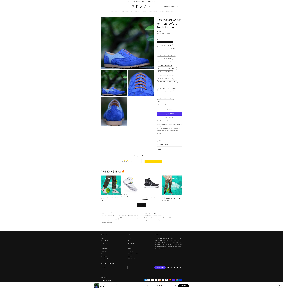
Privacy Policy (104, 251)
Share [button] (159, 149)
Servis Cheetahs (104, 259)
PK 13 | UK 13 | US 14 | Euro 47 (165, 91)
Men (129, 246)
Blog (102, 253)
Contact (130, 256)
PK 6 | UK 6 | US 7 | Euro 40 (164, 45)
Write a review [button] (153, 161)
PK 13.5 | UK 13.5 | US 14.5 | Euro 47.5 (167, 95)
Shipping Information (133, 253)
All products (104, 256)
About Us (130, 251)
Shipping (158, 33)
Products (130, 240)
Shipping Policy (104, 248)
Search (102, 238)
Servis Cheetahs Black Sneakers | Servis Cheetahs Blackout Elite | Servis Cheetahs (171, 198)
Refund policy (104, 243)
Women (130, 248)
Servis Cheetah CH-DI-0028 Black (149, 197)
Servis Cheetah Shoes (126, 194)
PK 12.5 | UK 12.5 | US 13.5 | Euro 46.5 (167, 88)
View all (141, 205)
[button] (102, 6)
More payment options (169, 117)
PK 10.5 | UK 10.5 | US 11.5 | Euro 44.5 (167, 75)
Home (129, 238)
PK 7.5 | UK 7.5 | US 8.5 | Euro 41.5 (166, 55)
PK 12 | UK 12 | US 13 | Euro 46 (165, 85)
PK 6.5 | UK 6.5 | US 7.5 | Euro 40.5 (166, 48)
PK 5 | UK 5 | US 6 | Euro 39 (164, 42)
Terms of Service (105, 240)
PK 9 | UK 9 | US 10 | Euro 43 (165, 65)
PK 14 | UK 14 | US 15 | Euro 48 (165, 98)
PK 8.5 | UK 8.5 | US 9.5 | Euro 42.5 (166, 62)
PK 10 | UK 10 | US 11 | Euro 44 (165, 71)
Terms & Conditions (105, 246)
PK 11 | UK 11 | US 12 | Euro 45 (165, 78)
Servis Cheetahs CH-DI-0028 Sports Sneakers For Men (110, 198)
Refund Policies (132, 259)
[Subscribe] (125, 267)
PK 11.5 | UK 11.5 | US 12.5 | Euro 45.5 (167, 81)
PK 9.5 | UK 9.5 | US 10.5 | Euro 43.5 (166, 68)
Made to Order (131, 243)
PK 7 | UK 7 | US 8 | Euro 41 (164, 52)
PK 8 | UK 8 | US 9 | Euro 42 (164, 58)
